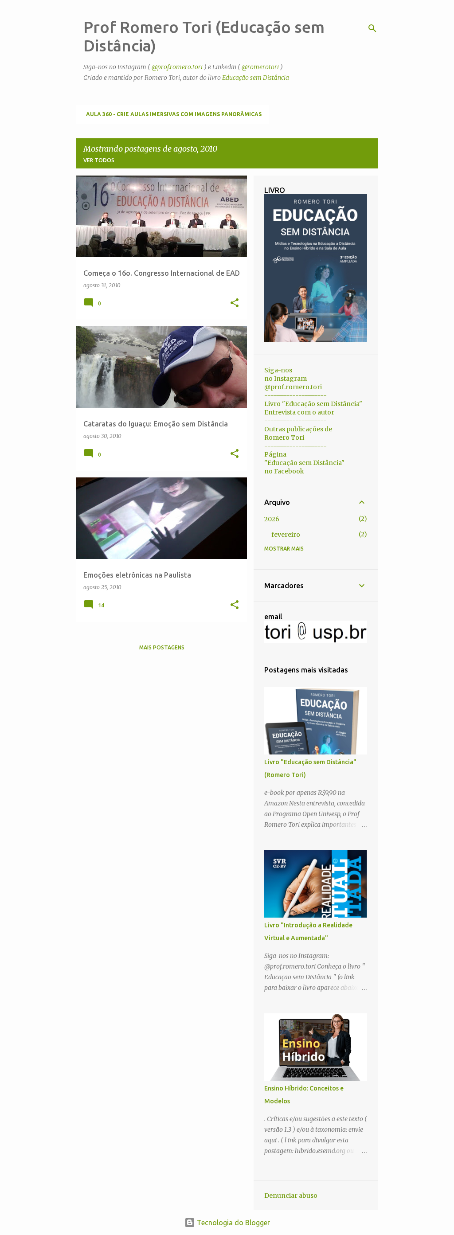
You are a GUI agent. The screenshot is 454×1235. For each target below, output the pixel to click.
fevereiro (285, 535)
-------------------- (295, 395)
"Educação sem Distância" (304, 463)
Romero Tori (284, 438)
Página (275, 454)
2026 (271, 519)
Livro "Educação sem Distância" (313, 404)
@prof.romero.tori (177, 67)
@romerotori (260, 67)
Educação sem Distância (255, 78)
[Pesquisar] (372, 28)
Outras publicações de (298, 429)
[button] (234, 303)
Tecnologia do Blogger (232, 1223)
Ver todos (98, 160)
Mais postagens (161, 647)
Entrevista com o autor (299, 412)
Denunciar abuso (290, 1196)
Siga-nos (278, 370)
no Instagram (285, 379)
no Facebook (284, 471)
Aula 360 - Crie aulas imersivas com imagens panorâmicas (174, 114)
